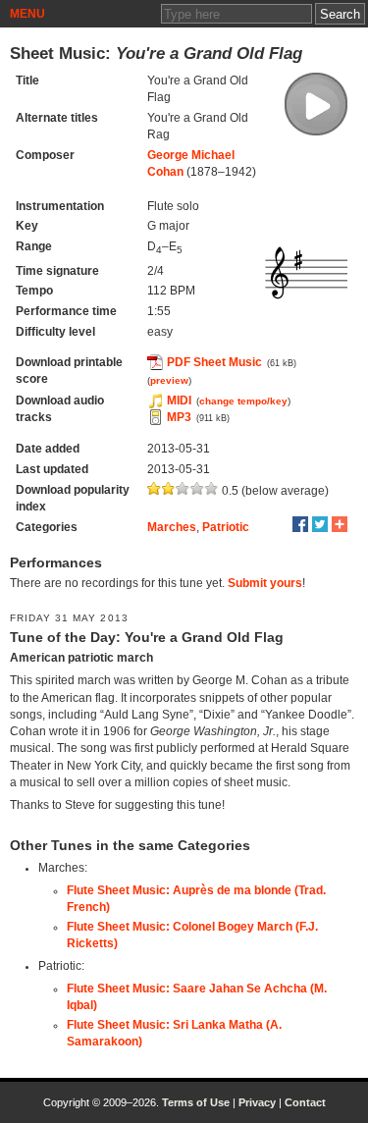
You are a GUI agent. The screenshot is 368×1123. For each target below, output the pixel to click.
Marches (171, 527)
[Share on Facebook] (300, 524)
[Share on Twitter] (320, 524)
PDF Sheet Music (214, 362)
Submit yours (265, 583)
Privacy (257, 1102)
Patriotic (225, 527)
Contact (305, 1102)
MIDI (179, 400)
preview (169, 380)
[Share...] (339, 524)
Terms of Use (196, 1102)
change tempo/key (243, 401)
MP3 (179, 417)
